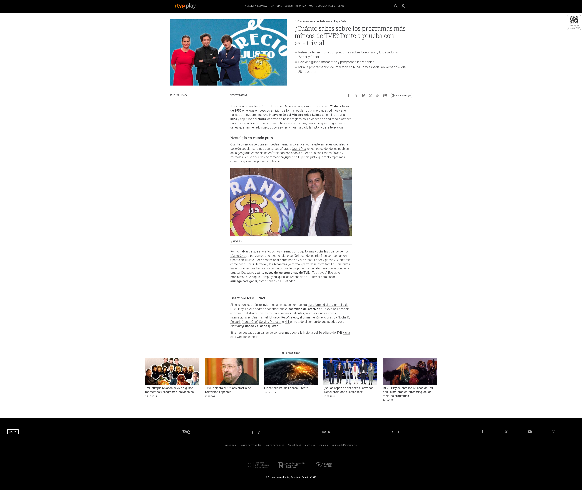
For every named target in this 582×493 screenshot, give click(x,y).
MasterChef (238, 255)
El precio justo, (308, 157)
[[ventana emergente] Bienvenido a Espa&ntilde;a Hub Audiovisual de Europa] (325, 468)
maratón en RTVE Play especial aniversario (366, 67)
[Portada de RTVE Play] (186, 6)
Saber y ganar (324, 260)
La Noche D (341, 317)
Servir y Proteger (270, 321)
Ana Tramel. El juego (266, 317)
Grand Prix (299, 148)
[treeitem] (256, 6)
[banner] (189, 6)
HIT (287, 321)
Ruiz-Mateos (289, 317)
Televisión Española (243, 106)
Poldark (235, 321)
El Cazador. (287, 281)
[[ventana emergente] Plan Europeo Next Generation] (257, 468)
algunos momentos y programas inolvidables (341, 62)
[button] (171, 6)
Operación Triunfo (242, 260)
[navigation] (294, 5)
